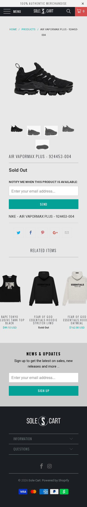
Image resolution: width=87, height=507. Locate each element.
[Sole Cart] (43, 11)
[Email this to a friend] (67, 233)
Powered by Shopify (55, 480)
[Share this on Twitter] (19, 233)
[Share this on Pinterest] (43, 233)
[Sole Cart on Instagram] (49, 466)
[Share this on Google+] (55, 233)
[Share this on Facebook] (31, 233)
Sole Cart (35, 480)
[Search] (68, 11)
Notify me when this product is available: (43, 182)
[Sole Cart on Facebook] (41, 466)
